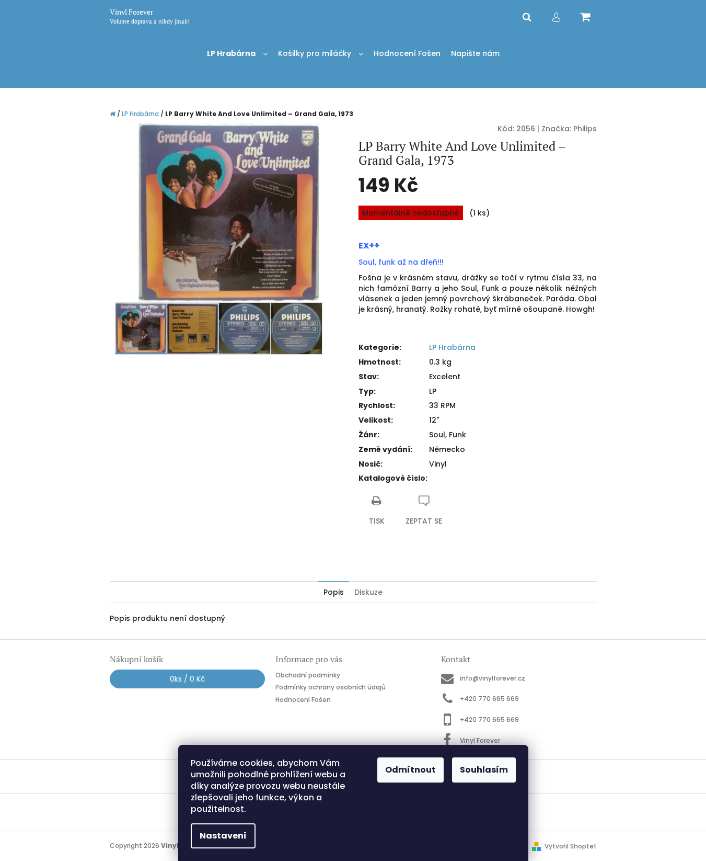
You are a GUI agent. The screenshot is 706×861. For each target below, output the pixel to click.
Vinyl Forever (480, 740)
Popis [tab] (333, 592)
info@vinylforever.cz (492, 678)
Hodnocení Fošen (303, 699)
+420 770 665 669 (489, 698)
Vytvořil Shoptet (571, 846)
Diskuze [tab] (368, 592)
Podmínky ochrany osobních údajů (330, 687)
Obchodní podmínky (307, 675)
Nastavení (223, 836)
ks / (187, 679)
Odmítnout (410, 770)
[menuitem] (237, 53)
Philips (585, 128)
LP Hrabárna (452, 347)
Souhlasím (484, 770)
